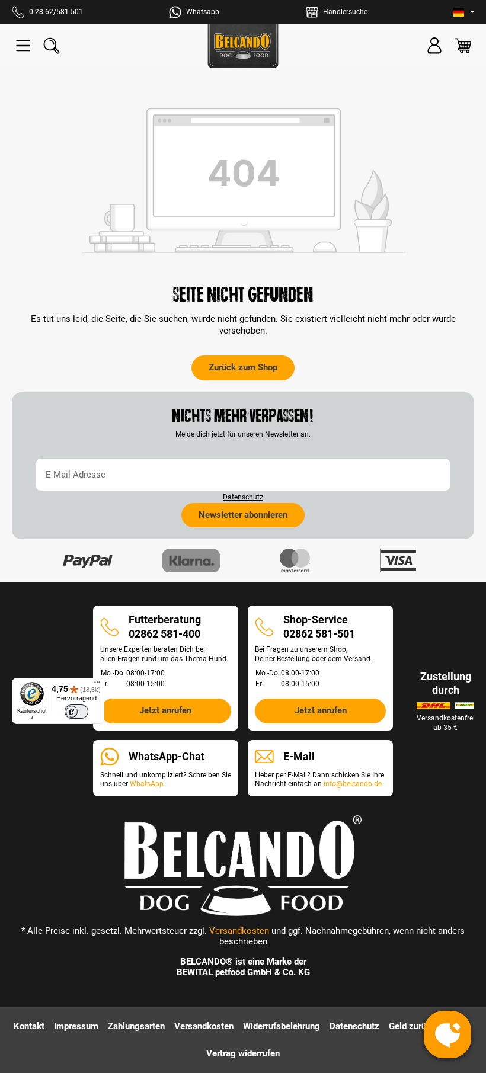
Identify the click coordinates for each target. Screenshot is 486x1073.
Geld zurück (412, 1026)
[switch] (76, 711)
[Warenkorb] (463, 45)
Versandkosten (239, 930)
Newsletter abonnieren (243, 515)
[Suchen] (51, 45)
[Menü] (23, 45)
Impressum (76, 1026)
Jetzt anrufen (165, 710)
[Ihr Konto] (434, 45)
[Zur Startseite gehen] (243, 46)
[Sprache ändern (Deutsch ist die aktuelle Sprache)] (463, 12)
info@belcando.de (353, 784)
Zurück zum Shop (243, 367)
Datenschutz (243, 497)
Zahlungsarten (136, 1026)
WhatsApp (147, 784)
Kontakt (29, 1026)
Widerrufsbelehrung (281, 1026)
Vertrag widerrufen (243, 1053)
